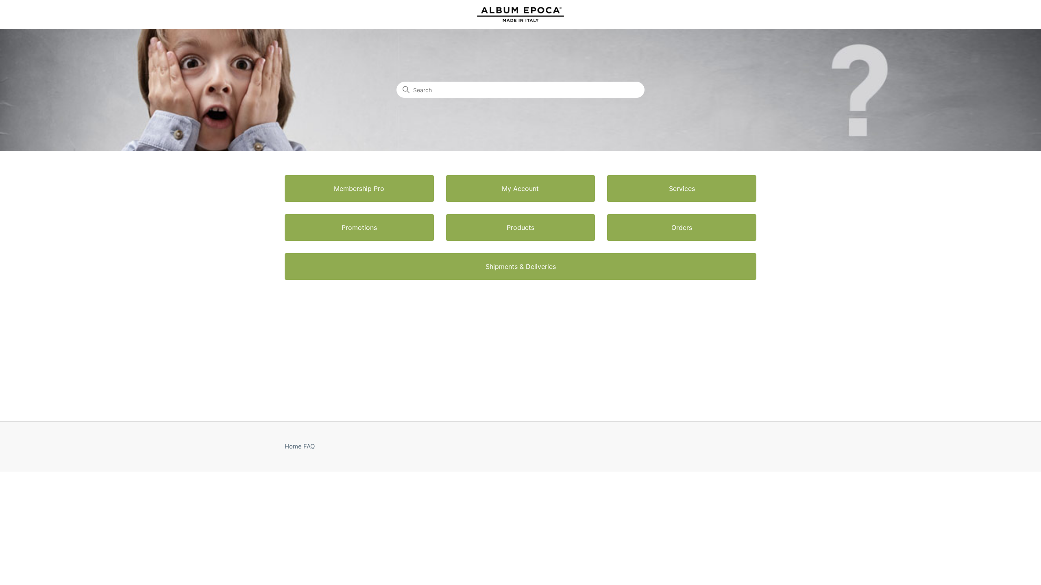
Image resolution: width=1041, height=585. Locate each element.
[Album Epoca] (520, 14)
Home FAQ (300, 446)
